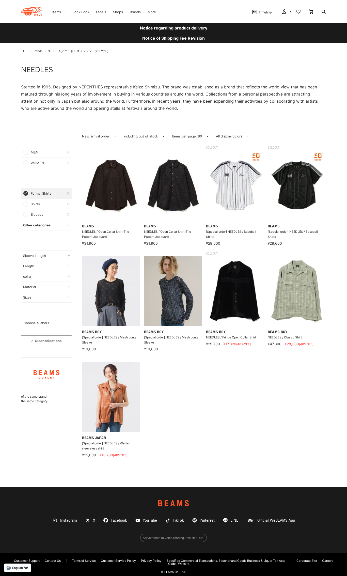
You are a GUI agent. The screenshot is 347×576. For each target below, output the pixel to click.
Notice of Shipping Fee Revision (173, 38)
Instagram (68, 520)
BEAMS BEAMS (31, 11)
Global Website (178, 564)
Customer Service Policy (118, 561)
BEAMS (173, 503)
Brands (135, 12)
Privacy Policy (151, 561)
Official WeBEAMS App (276, 520)
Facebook (119, 520)
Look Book (81, 12)
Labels (101, 12)
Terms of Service (84, 561)
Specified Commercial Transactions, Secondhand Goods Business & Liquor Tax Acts (226, 561)
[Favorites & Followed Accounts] (298, 12)
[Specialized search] (324, 12)
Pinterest (207, 520)
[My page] (286, 12)
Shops (118, 12)
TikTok (178, 520)
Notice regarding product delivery (173, 27)
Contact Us (53, 561)
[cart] (311, 12)
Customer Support (27, 561)
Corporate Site (306, 561)
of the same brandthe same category (34, 399)
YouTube (150, 520)
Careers (327, 561)
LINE (234, 520)
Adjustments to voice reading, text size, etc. (173, 538)
